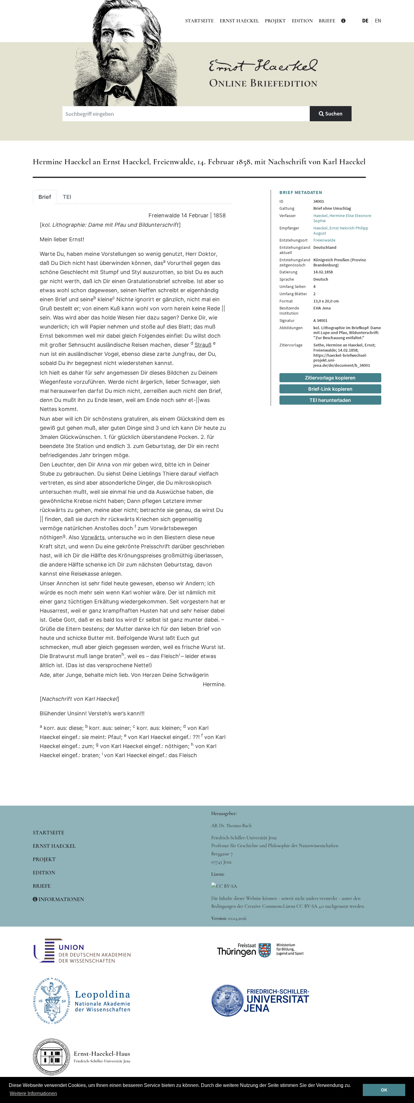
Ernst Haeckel (239, 21)
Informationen (60, 899)
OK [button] (384, 1090)
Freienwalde (324, 240)
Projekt (275, 21)
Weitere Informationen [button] (33, 1093)
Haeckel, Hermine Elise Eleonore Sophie (342, 218)
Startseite (199, 21)
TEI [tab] (67, 197)
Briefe (327, 21)
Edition (302, 21)
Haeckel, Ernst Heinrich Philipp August (340, 230)
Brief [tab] (44, 197)
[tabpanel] (133, 485)
